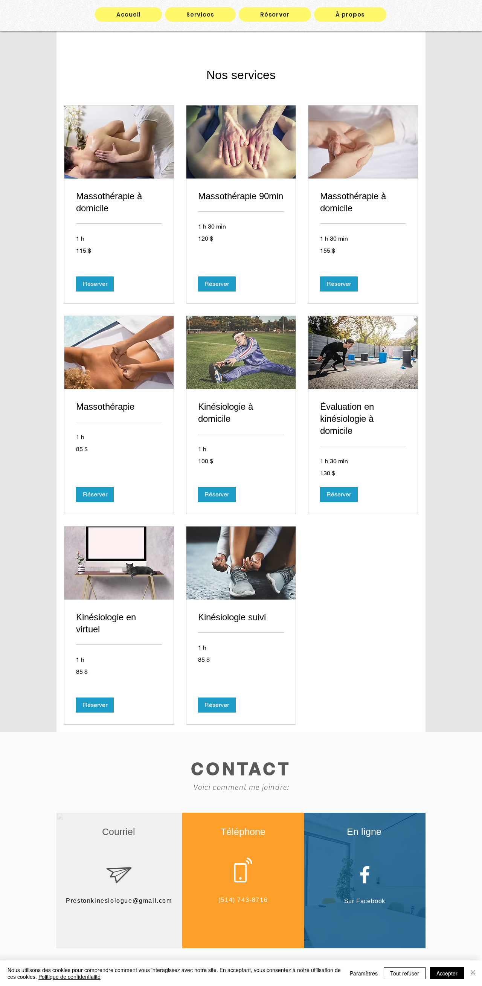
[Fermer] (472, 973)
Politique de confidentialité (69, 976)
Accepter (447, 973)
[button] (95, 284)
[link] (119, 202)
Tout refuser (404, 973)
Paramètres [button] (364, 973)
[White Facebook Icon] (364, 874)
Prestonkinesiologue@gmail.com (119, 900)
